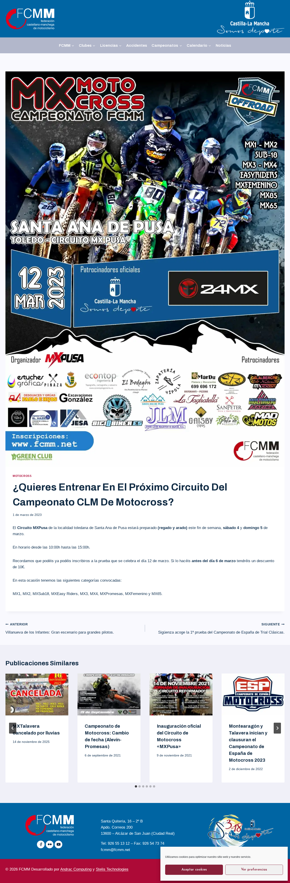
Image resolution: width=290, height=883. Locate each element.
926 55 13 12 (119, 843)
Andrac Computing (76, 869)
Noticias (223, 45)
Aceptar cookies (194, 869)
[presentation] (36, 694)
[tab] (136, 786)
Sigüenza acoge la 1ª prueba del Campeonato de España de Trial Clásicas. (221, 628)
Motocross (22, 476)
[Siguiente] (277, 728)
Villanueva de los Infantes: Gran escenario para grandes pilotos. (59, 628)
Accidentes (136, 45)
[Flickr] (49, 844)
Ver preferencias (254, 869)
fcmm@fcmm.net (115, 850)
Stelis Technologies (112, 869)
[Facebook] (41, 844)
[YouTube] (58, 844)
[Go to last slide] (12, 728)
